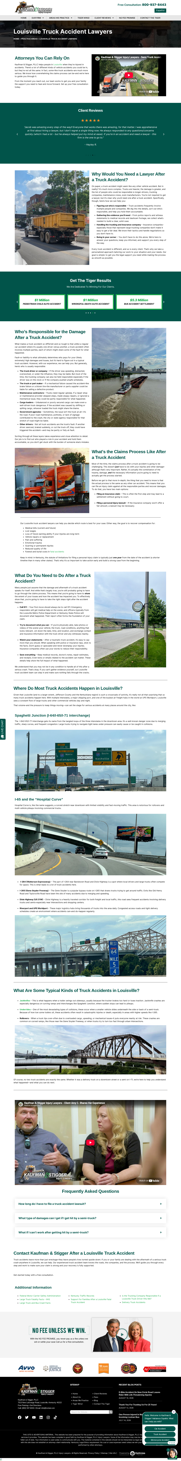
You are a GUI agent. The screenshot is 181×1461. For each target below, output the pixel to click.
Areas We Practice (59, 18)
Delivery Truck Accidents (133, 1302)
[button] (17, 134)
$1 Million (42, 300)
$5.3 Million (91, 300)
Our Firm (36, 18)
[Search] (111, 1412)
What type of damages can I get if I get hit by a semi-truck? (57, 1218)
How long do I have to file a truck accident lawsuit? (52, 1203)
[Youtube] (33, 1417)
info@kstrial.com (48, 1408)
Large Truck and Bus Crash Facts (35, 1303)
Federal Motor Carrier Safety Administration (40, 1296)
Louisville (57, 64)
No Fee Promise (127, 18)
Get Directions (35, 1405)
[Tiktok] (55, 1417)
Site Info (112, 1453)
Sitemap (104, 1453)
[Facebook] (19, 1417)
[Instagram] (48, 1417)
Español (160, 10)
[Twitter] (26, 1417)
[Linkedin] (41, 1417)
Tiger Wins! (84, 18)
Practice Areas (29, 39)
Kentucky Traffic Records (82, 1296)
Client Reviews (103, 18)
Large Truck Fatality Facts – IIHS (35, 1299)
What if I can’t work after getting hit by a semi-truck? (53, 1232)
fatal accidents (57, 551)
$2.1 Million (139, 300)
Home (24, 18)
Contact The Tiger (150, 18)
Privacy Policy (93, 1453)
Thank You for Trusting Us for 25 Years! (138, 1405)
